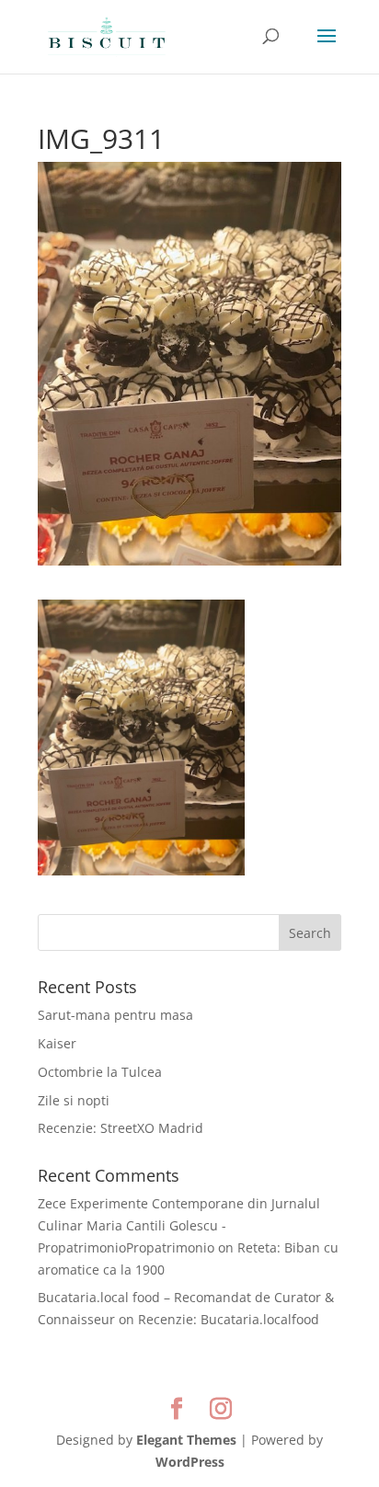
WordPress (189, 1461)
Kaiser (57, 1043)
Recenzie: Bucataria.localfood (228, 1319)
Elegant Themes (186, 1439)
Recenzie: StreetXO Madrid (120, 1128)
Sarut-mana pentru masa (115, 1015)
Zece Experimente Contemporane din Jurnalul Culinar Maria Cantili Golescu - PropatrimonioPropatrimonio (179, 1225)
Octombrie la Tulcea (100, 1072)
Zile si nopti (73, 1100)
